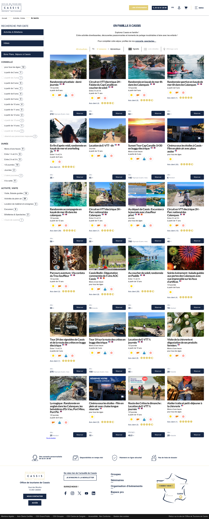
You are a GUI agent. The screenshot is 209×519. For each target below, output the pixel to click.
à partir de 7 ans (12, 89)
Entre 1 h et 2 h (12, 154)
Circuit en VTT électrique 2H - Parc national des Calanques (183, 212)
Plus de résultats (51, 438)
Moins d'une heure (13, 149)
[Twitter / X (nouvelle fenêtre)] (79, 493)
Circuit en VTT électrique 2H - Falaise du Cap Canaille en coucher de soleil (105, 84)
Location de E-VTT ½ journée (139, 341)
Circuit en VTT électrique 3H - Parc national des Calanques (105, 212)
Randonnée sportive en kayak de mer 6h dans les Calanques (185, 83)
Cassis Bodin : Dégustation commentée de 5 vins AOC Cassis (103, 275)
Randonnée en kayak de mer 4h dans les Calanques (145, 83)
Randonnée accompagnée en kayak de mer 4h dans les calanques (66, 212)
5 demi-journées (12, 176)
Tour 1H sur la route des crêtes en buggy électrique (107, 341)
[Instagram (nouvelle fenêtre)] (72, 493)
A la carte (9, 181)
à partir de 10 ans (13, 105)
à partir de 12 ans (13, 115)
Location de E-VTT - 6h (101, 145)
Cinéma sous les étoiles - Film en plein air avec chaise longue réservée (106, 406)
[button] (186, 7)
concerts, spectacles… (145, 41)
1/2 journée (11, 165)
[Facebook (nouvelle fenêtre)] (65, 493)
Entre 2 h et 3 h (12, 160)
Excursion (10, 209)
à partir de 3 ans (12, 78)
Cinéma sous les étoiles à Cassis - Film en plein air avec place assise (185, 148)
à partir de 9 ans (12, 99)
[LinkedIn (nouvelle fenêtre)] (93, 493)
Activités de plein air (15, 199)
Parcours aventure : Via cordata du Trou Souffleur (67, 274)
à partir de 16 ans (13, 131)
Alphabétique (115, 49)
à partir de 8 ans (12, 94)
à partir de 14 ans (13, 126)
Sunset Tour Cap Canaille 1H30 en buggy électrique (145, 147)
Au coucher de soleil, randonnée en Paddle (145, 274)
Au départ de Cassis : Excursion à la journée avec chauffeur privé (146, 212)
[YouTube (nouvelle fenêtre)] (86, 493)
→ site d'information (138, 7)
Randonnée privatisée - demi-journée (66, 83)
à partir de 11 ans (13, 110)
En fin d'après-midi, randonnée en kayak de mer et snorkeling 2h (68, 148)
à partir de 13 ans (13, 120)
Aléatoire (102, 49)
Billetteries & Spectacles (16, 215)
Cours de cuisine (13, 220)
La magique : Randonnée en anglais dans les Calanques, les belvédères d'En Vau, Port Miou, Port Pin (67, 408)
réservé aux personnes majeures (20, 136)
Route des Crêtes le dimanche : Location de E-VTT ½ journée (145, 406)
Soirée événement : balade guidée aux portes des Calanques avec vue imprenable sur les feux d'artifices (185, 277)
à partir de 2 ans (12, 73)
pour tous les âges (14, 67)
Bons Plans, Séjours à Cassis (17, 54)
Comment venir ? (165, 486)
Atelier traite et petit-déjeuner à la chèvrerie (184, 405)
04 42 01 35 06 (161, 8)
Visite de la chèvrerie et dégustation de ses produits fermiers (182, 342)
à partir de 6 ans (12, 83)
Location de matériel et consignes (20, 204)
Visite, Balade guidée (15, 193)
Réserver (80, 113)
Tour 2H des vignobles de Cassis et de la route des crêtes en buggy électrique (68, 342)
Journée (9, 170)
